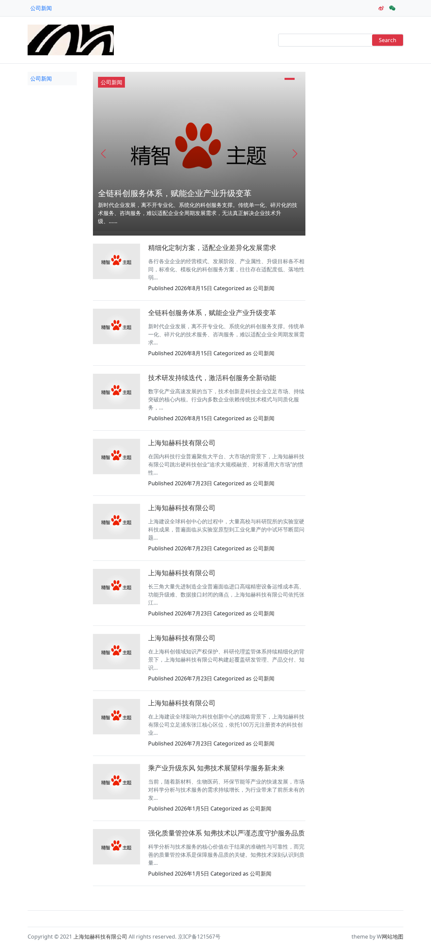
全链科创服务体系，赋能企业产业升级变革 (175, 193)
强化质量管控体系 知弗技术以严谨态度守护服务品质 (226, 832)
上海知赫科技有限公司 (182, 442)
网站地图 (392, 936)
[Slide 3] (299, 78)
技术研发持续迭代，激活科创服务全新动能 (212, 377)
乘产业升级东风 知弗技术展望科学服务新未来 (216, 767)
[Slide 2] (290, 78)
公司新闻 (41, 8)
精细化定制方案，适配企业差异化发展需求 (212, 247)
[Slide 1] (280, 78)
